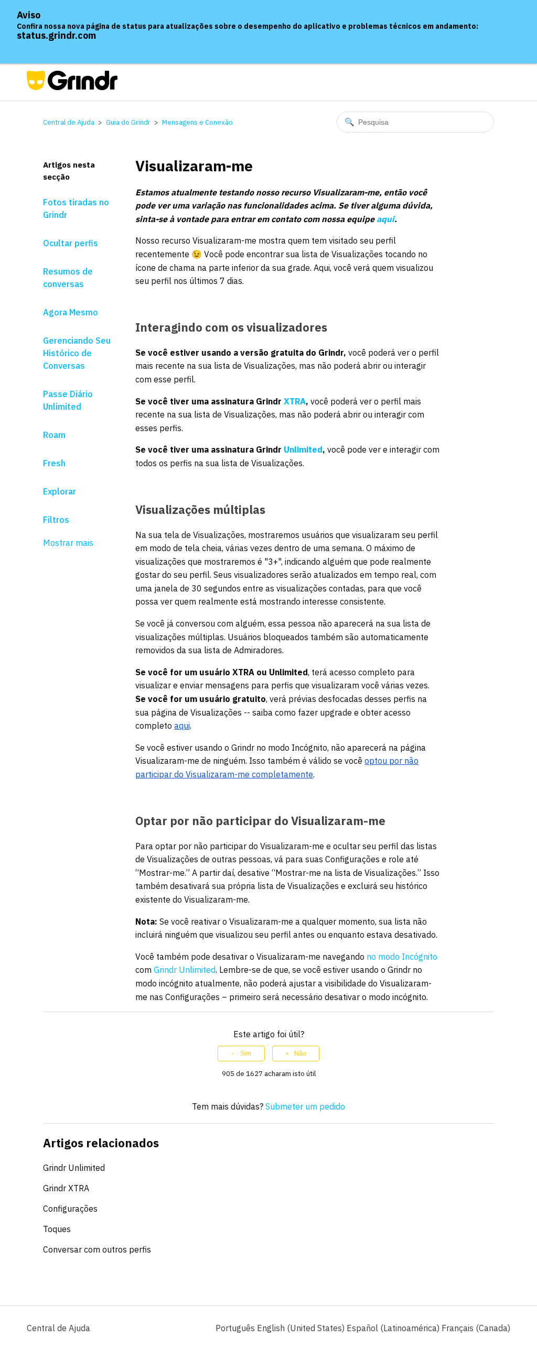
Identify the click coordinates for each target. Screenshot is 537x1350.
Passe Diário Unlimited (68, 400)
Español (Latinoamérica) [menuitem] (394, 1328)
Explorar (59, 491)
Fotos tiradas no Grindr (76, 208)
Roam (54, 435)
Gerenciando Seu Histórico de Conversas (77, 353)
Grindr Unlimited (74, 1167)
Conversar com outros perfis (97, 1249)
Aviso (28, 15)
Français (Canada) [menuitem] (476, 1328)
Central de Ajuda (68, 122)
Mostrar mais (68, 542)
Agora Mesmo (70, 312)
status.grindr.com (56, 35)
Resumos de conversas (68, 277)
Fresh (54, 463)
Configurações (70, 1208)
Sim (245, 1053)
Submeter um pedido (305, 1106)
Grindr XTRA (66, 1188)
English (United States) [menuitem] (302, 1328)
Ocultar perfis (70, 243)
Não (300, 1053)
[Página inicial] (72, 87)
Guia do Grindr (128, 122)
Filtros (56, 519)
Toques (57, 1229)
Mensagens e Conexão (197, 122)
